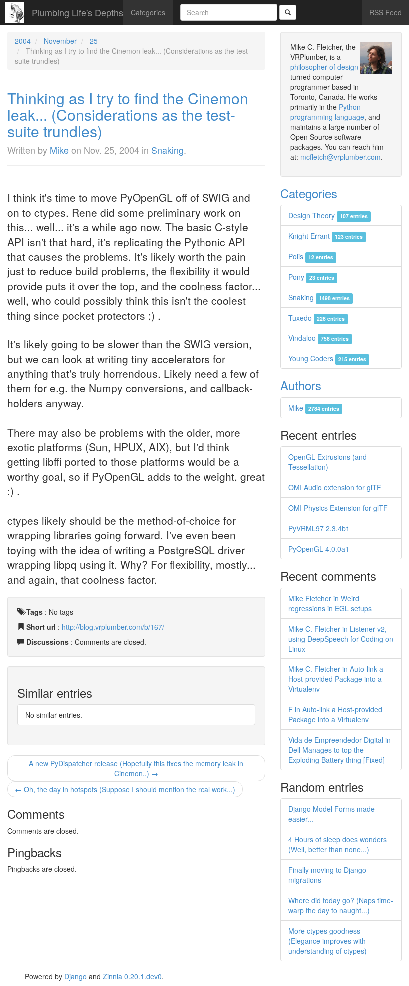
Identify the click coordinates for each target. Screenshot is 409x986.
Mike (59, 149)
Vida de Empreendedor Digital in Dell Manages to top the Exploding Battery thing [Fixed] (339, 750)
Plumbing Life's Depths (77, 12)
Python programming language (327, 112)
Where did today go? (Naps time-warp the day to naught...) (340, 905)
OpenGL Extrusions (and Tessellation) (327, 462)
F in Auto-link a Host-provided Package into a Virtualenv (335, 714)
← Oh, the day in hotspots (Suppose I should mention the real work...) (125, 789)
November (60, 41)
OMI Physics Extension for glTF (338, 508)
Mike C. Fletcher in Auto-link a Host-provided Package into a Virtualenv (335, 679)
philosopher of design (324, 67)
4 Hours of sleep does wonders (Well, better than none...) (337, 844)
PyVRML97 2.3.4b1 (319, 528)
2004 (23, 41)
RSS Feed (385, 12)
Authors (300, 385)
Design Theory (328, 215)
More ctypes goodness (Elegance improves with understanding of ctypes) (327, 941)
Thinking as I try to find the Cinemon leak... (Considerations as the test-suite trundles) (127, 114)
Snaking (167, 149)
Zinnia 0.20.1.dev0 (132, 976)
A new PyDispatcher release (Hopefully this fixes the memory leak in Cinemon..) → (136, 768)
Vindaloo (318, 338)
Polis (310, 256)
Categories (148, 12)
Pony (311, 277)
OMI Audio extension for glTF (334, 487)
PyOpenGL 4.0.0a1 (318, 549)
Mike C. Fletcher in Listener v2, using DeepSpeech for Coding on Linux (340, 639)
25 (94, 41)
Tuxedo (316, 318)
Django (75, 976)
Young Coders (327, 358)
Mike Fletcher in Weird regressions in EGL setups (330, 603)
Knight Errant (325, 236)
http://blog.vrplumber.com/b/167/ (113, 627)
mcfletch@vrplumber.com (340, 157)
